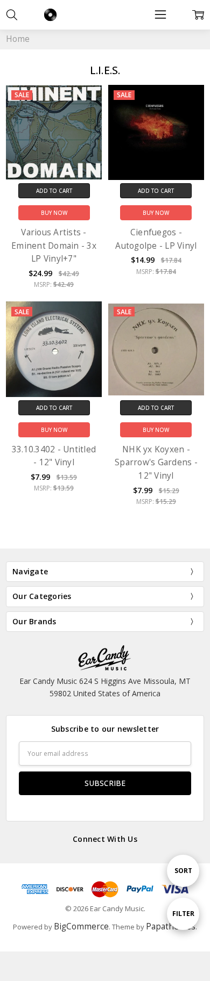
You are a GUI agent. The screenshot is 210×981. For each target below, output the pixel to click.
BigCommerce (81, 926)
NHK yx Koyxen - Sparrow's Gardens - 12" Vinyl (156, 462)
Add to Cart (54, 190)
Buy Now (54, 213)
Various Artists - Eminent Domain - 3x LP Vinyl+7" (53, 245)
